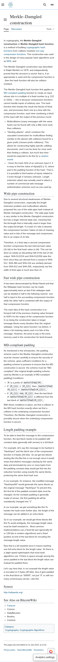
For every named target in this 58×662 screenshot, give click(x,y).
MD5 (9, 61)
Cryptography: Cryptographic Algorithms (24, 630)
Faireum (11, 605)
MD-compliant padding (15, 93)
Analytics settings (45, 657)
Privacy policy (9, 650)
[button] (52, 4)
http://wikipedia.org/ (13, 592)
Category (9, 626)
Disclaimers (39, 650)
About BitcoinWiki (24, 650)
